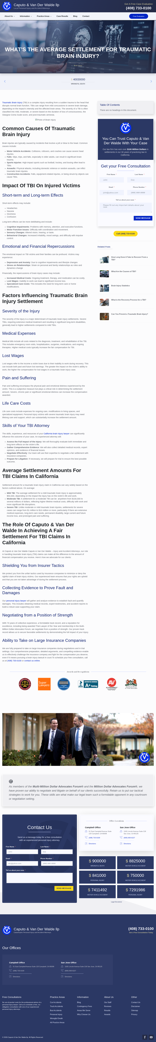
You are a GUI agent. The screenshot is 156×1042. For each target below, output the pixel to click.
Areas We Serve (83, 1010)
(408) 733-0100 (14, 661)
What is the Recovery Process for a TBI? (128, 300)
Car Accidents (55, 1002)
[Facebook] (144, 1037)
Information (25, 16)
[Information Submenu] (32, 16)
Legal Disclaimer (116, 902)
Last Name (139, 174)
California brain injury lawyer (56, 433)
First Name (111, 174)
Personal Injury (56, 1014)
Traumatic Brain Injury (12, 102)
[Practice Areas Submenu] (51, 16)
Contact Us (135, 1002)
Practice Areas (43, 16)
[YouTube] (151, 1037)
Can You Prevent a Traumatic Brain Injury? (129, 314)
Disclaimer (135, 1006)
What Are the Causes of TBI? (123, 271)
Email (111, 187)
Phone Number (139, 187)
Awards (107, 1014)
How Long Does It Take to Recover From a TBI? (129, 258)
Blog (75, 16)
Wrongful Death (56, 1018)
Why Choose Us (83, 1014)
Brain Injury (78, 65)
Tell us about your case (125, 200)
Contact (85, 16)
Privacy (134, 1014)
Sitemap (134, 1010)
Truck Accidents (56, 1006)
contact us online (32, 661)
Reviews (107, 1006)
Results (107, 1010)
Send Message (143, 218)
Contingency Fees (84, 1006)
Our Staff (107, 1002)
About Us (9, 16)
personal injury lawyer (16, 601)
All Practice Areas (57, 1022)
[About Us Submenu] (15, 16)
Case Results (62, 16)
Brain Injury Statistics (120, 286)
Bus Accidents (56, 1010)
